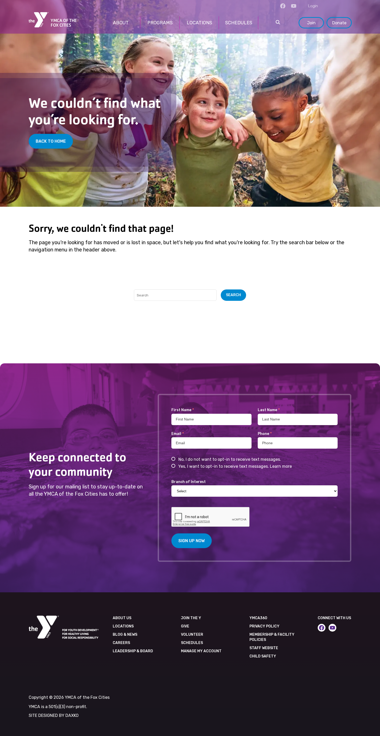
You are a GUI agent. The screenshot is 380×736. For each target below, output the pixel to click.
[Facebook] (283, 6)
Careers (121, 643)
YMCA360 (258, 618)
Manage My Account (201, 651)
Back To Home (51, 141)
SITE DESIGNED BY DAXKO (54, 715)
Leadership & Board (133, 651)
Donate (339, 22)
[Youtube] (294, 6)
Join (311, 22)
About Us (122, 618)
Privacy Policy (264, 626)
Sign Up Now (191, 540)
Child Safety (262, 656)
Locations (123, 626)
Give (185, 626)
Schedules (192, 643)
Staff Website (263, 648)
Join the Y (191, 618)
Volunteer (192, 634)
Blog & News (125, 634)
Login (313, 6)
